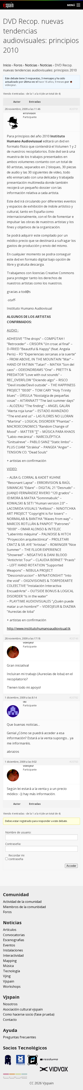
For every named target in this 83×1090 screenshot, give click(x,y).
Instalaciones (13, 950)
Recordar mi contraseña (16, 857)
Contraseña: (13, 844)
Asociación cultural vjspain (23, 1009)
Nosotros (10, 1004)
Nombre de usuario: (18, 832)
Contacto (10, 1019)
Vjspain (8, 981)
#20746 (74, 638)
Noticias (31, 65)
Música (8, 966)
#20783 (74, 761)
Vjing (7, 976)
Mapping (10, 960)
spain (8, 5)
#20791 (74, 109)
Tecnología (11, 971)
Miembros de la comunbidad (24, 907)
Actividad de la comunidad (22, 901)
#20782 (74, 697)
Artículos (9, 929)
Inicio (7, 65)
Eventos (9, 945)
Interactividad (13, 955)
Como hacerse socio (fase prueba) (28, 1014)
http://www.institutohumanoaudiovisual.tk (39, 628)
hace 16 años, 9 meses (51, 82)
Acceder (71, 865)
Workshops (12, 986)
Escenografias (13, 940)
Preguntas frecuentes (19, 1037)
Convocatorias (14, 935)
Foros (18, 65)
